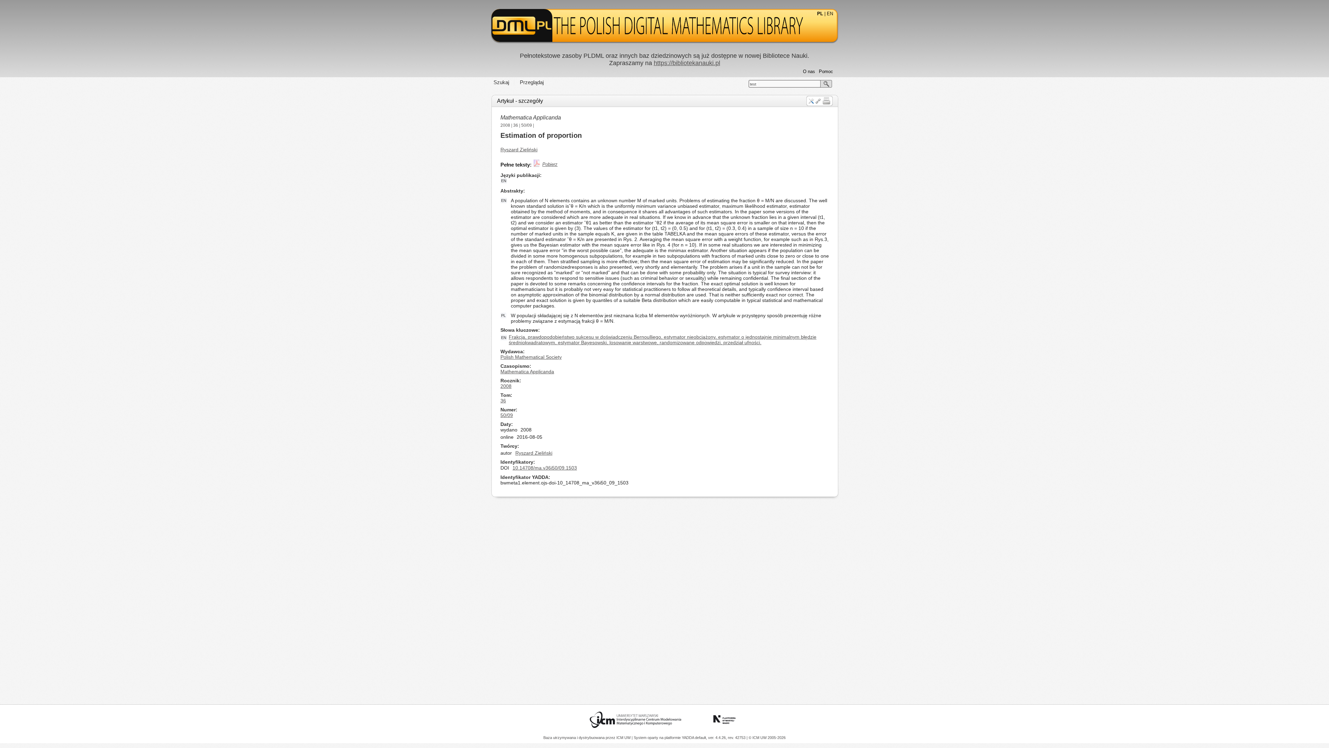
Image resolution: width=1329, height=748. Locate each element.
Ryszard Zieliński (518, 149)
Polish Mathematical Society (531, 357)
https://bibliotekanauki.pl (687, 63)
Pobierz (550, 164)
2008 (505, 125)
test (753, 84)
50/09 (526, 125)
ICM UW (624, 738)
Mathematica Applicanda (530, 118)
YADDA (688, 738)
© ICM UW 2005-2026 (767, 738)
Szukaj (501, 82)
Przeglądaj (532, 82)
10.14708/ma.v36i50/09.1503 (545, 468)
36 (515, 125)
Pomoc (826, 71)
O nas (809, 71)
